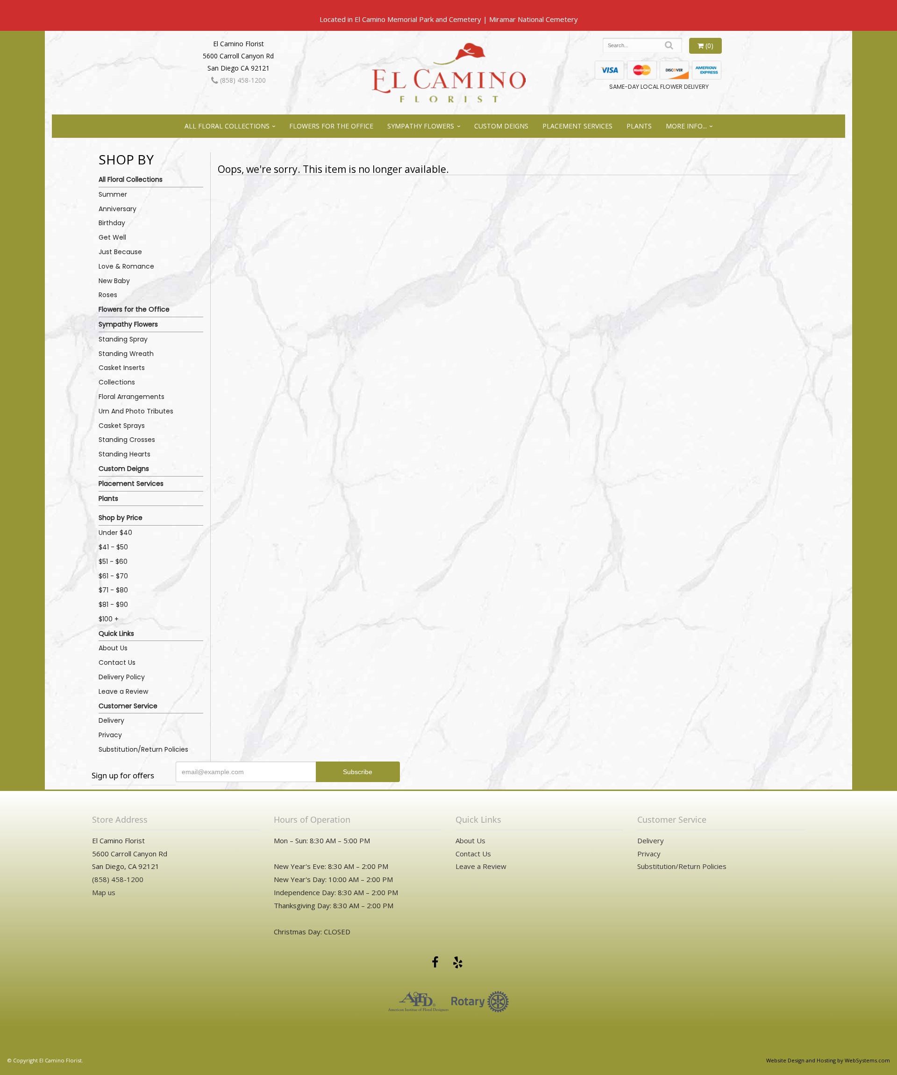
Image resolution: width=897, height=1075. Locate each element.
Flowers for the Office (331, 125)
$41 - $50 (113, 547)
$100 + (109, 619)
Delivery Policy (122, 677)
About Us (113, 648)
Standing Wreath (126, 353)
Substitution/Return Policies (143, 749)
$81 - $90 (113, 604)
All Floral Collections (227, 125)
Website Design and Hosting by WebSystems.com (828, 1060)
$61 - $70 (113, 576)
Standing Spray (123, 339)
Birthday (112, 223)
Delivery (111, 720)
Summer (113, 194)
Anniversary (117, 209)
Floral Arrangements (131, 396)
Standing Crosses (127, 439)
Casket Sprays (122, 425)
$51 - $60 (113, 561)
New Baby (114, 280)
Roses (108, 294)
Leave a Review (123, 691)
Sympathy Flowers (420, 125)
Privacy (110, 735)
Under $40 (115, 532)
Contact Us (117, 662)
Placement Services (577, 125)
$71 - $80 (113, 590)
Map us (103, 892)
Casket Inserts (122, 367)
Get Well (112, 237)
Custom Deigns (501, 125)
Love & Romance (126, 266)
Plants (639, 125)
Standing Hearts (124, 454)
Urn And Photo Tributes (136, 411)
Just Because (120, 251)
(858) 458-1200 (242, 80)
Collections (117, 382)
